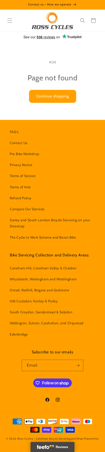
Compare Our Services (27, 209)
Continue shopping (52, 96)
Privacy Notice (21, 165)
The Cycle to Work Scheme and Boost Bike (43, 237)
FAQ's (14, 132)
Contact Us (19, 143)
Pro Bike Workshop (24, 154)
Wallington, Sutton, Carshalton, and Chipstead (47, 323)
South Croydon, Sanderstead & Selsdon (41, 312)
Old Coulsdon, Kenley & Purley (34, 301)
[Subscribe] (77, 365)
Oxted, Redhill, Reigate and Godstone (39, 290)
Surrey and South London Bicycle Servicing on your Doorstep (50, 223)
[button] (9, 20)
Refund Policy (21, 198)
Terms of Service (23, 176)
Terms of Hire (20, 187)
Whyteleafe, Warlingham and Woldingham (43, 279)
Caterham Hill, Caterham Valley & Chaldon (43, 268)
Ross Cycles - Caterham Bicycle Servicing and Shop (50, 438)
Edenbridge (19, 334)
